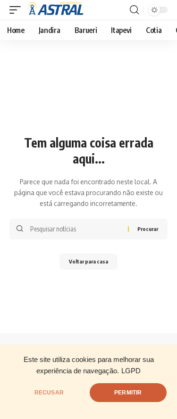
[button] (17, 10)
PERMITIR (128, 392)
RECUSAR (49, 392)
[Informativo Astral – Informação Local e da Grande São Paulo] (57, 10)
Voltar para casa (88, 261)
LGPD (131, 371)
